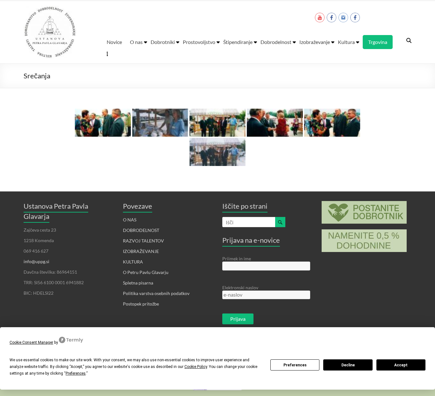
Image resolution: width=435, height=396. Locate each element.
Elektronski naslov (240, 287)
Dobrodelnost (275, 42)
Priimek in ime (236, 258)
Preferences (295, 365)
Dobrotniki (163, 42)
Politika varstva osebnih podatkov (156, 293)
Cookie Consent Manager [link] (31, 342)
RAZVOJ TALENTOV (143, 240)
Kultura (346, 42)
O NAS (129, 219)
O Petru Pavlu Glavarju (145, 272)
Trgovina (377, 42)
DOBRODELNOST (141, 230)
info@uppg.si (36, 261)
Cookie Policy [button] (195, 366)
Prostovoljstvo (199, 42)
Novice (114, 42)
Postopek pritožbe (141, 303)
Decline (348, 365)
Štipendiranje (238, 42)
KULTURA (133, 261)
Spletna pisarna (138, 282)
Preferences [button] (76, 373)
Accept (401, 365)
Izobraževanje (314, 42)
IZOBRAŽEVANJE (141, 251)
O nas (136, 42)
